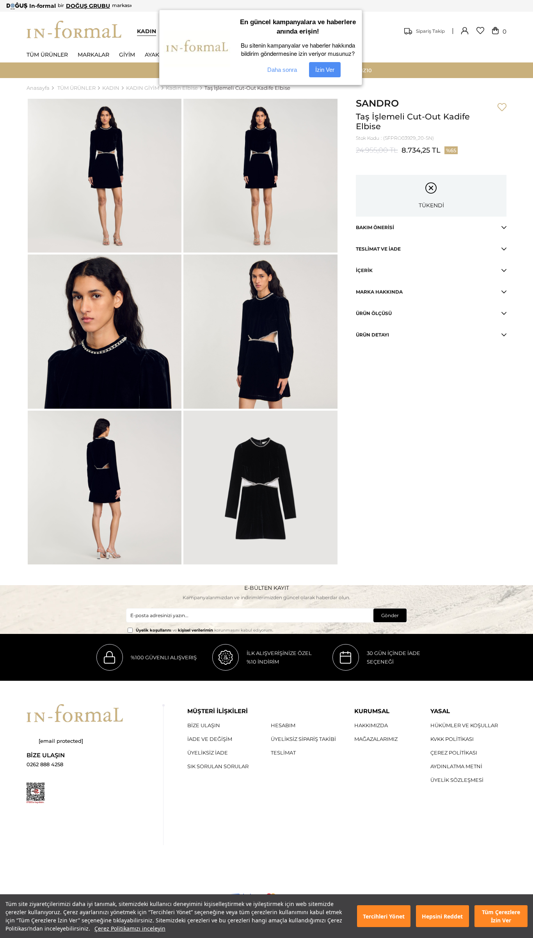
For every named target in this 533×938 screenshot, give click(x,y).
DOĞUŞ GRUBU (88, 5)
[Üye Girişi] (465, 31)
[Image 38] (75, 713)
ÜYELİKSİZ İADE (207, 752)
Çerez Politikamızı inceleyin (129, 928)
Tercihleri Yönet (384, 916)
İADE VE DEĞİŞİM (209, 739)
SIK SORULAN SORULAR (218, 766)
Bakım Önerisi (375, 227)
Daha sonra (282, 69)
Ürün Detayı (372, 335)
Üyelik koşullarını (153, 630)
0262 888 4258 (45, 764)
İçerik (364, 270)
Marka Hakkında (379, 292)
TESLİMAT (283, 752)
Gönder (390, 615)
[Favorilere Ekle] (501, 108)
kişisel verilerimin (195, 630)
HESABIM (283, 725)
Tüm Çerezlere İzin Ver (501, 916)
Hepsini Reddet (442, 916)
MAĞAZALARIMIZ (376, 739)
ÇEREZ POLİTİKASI (453, 752)
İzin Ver (324, 69)
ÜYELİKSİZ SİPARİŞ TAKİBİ (303, 739)
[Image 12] (35, 793)
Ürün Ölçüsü (374, 313)
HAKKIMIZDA (371, 725)
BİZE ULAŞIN (203, 725)
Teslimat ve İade (378, 249)
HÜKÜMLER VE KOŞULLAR (464, 725)
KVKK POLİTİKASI (452, 739)
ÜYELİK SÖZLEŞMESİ (456, 780)
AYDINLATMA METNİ (456, 766)
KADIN (146, 31)
